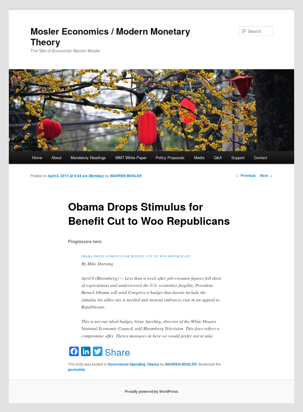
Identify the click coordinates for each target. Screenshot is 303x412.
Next (266, 175)
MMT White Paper (130, 157)
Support (238, 157)
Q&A (218, 157)
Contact (260, 157)
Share (117, 351)
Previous (246, 175)
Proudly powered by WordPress (151, 391)
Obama (153, 364)
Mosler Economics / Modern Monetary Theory (110, 36)
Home (37, 157)
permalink (76, 369)
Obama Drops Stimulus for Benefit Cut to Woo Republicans (136, 256)
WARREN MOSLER (126, 175)
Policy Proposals (170, 157)
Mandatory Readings (88, 157)
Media (199, 157)
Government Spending (126, 364)
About (56, 157)
